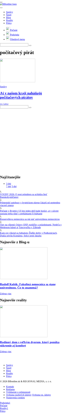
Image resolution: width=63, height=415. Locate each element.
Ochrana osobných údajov (18, 395)
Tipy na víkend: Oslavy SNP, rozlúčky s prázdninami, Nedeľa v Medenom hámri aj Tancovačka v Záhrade (31, 226)
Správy (9, 12)
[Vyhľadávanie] (30, 45)
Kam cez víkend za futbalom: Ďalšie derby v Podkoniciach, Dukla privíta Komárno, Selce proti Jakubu (28, 234)
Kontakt (10, 386)
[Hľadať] (1, 7)
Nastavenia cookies (15, 397)
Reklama (10, 389)
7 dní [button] (8, 186)
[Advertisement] (31, 140)
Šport (8, 14)
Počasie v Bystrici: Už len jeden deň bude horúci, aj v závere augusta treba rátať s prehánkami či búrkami (29, 212)
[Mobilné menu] (1, 2)
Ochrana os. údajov (41, 395)
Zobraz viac (5, 293)
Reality (9, 20)
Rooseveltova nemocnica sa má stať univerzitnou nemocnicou (30, 219)
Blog (8, 17)
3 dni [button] (8, 183)
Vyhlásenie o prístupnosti (18, 392)
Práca (8, 23)
